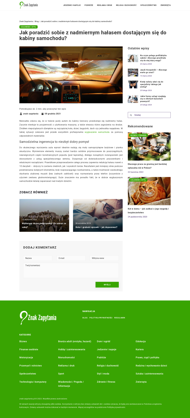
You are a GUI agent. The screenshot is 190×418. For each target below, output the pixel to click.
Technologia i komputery (33, 381)
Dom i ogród (103, 341)
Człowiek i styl (28, 27)
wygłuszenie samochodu (97, 132)
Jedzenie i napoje (72, 5)
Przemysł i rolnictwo (30, 365)
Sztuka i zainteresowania (149, 373)
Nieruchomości (66, 357)
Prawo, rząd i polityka (147, 357)
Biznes (23, 341)
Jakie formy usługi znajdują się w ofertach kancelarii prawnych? (153, 98)
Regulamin (119, 318)
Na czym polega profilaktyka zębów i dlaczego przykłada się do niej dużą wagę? (153, 58)
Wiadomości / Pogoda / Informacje (71, 383)
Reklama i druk (104, 5)
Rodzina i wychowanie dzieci (151, 365)
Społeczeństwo (148, 5)
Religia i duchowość (126, 5)
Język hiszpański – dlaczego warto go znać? (153, 71)
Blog (85, 318)
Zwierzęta (166, 5)
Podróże (89, 5)
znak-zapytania (30, 114)
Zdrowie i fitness (106, 381)
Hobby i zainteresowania (71, 349)
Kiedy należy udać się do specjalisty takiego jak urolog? (151, 84)
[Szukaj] (131, 115)
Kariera (140, 349)
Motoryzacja (26, 357)
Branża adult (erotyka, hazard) (74, 341)
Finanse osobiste (28, 349)
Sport (61, 373)
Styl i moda (103, 373)
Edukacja (141, 341)
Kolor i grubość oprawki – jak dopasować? (96, 227)
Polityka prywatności (100, 318)
